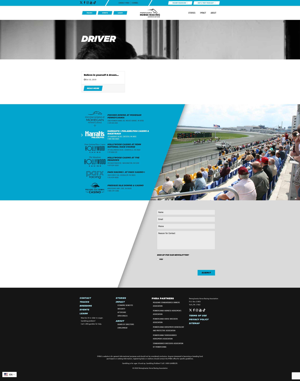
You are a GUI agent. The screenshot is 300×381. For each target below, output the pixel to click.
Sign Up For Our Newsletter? (173, 255)
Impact (203, 13)
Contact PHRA (123, 3)
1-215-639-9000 (112, 177)
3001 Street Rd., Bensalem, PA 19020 (121, 175)
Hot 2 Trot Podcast (206, 3)
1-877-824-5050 (113, 165)
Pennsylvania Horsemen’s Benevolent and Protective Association (168, 329)
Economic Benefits (125, 305)
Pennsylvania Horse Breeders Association (165, 321)
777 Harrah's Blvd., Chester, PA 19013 (121, 136)
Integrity (121, 309)
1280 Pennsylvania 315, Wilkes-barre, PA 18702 (125, 121)
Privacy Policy (199, 319)
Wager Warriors (179, 3)
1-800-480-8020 (113, 139)
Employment (123, 328)
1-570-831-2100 (112, 123)
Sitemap (194, 323)
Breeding (86, 306)
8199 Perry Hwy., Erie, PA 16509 (119, 188)
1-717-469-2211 (112, 152)
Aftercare (122, 312)
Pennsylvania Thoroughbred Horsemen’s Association (165, 337)
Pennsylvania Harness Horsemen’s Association (167, 312)
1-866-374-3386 (113, 191)
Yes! (161, 259)
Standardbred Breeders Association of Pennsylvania (168, 345)
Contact (85, 298)
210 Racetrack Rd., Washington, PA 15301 (123, 163)
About (213, 13)
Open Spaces (123, 316)
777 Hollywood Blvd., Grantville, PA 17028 (123, 150)
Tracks (84, 302)
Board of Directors (126, 324)
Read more (93, 88)
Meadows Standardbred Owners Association (166, 304)
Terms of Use (198, 316)
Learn (84, 313)
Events (84, 310)
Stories (191, 13)
